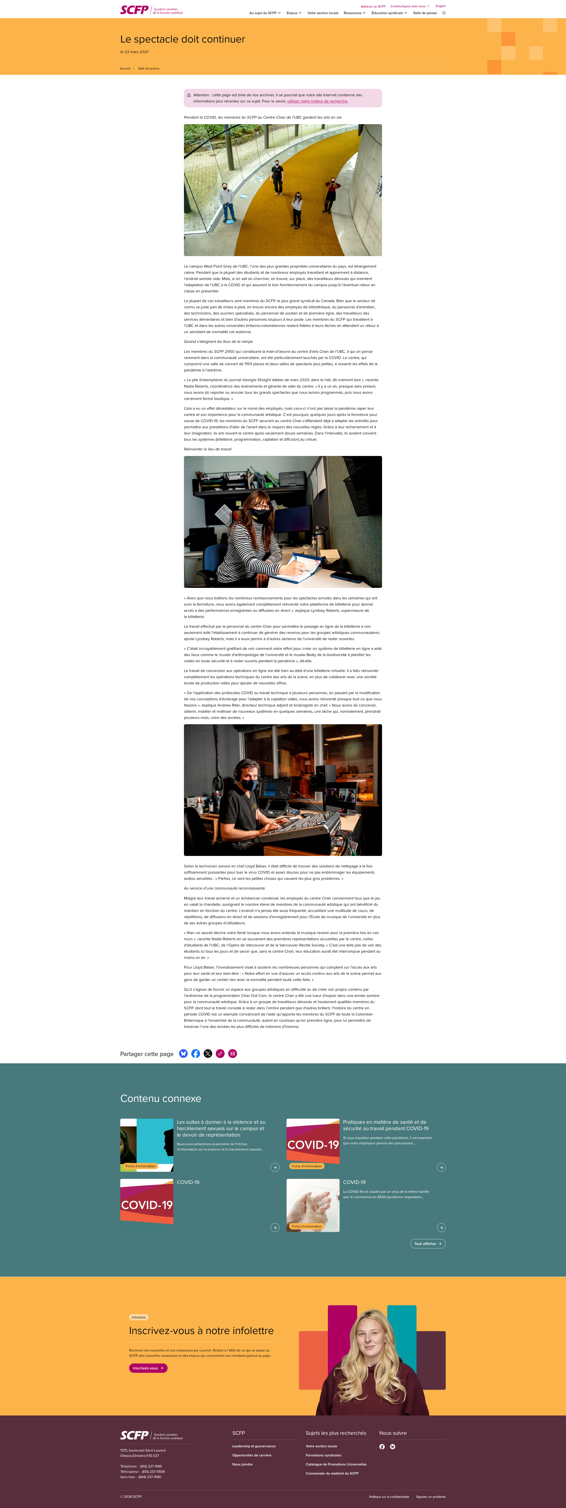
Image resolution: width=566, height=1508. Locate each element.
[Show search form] (444, 13)
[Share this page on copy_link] (220, 1054)
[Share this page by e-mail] (232, 1054)
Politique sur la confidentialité (389, 1496)
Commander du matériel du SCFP (332, 1473)
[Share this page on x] (208, 1054)
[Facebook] (382, 1446)
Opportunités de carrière (252, 1455)
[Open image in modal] (283, 190)
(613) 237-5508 (153, 1471)
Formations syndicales (323, 1455)
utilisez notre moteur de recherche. (317, 101)
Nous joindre (242, 1464)
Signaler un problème (431, 1496)
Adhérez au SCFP (373, 6)
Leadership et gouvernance (254, 1446)
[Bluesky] (392, 1446)
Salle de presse (425, 12)
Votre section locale (323, 12)
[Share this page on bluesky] (183, 1054)
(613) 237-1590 (151, 1466)
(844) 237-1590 (149, 1476)
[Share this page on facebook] (195, 1054)
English (441, 6)
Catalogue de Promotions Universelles (336, 1464)
